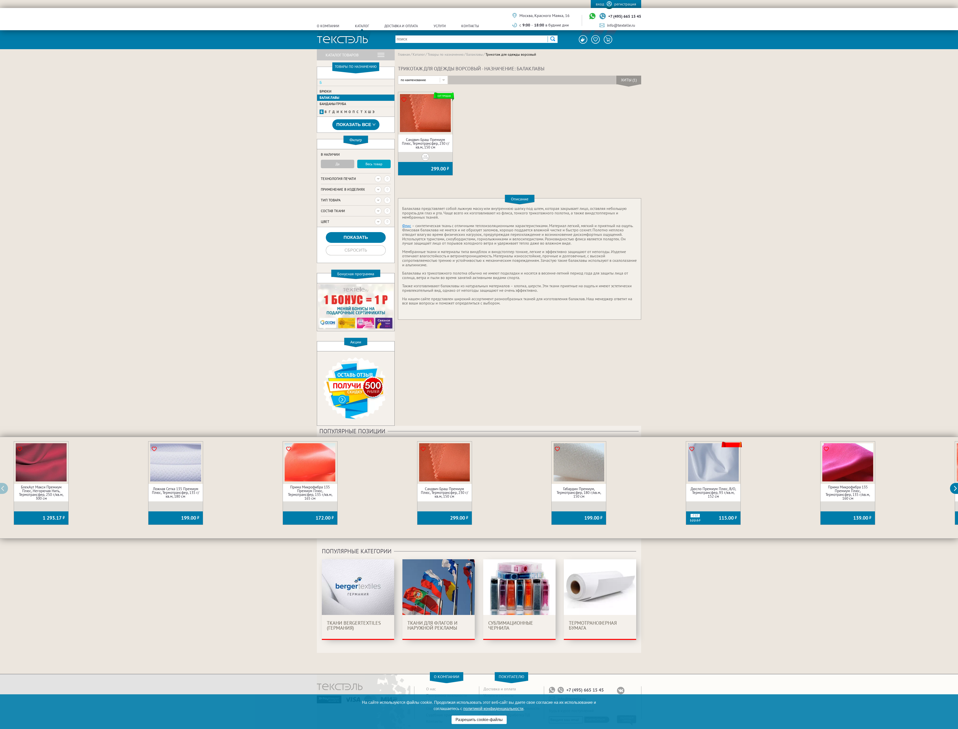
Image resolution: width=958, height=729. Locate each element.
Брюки (325, 91)
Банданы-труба (333, 104)
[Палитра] (583, 39)
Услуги (440, 26)
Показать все (353, 124)
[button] (957, 488)
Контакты (470, 26)
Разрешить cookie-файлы (479, 720)
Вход (600, 4)
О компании (328, 26)
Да (338, 164)
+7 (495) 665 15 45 (624, 16)
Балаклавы (329, 97)
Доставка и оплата (401, 26)
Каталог (362, 26)
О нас (431, 688)
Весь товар (373, 164)
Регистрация (625, 4)
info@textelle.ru (621, 25)
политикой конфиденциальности (493, 709)
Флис (406, 225)
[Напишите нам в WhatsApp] (592, 16)
